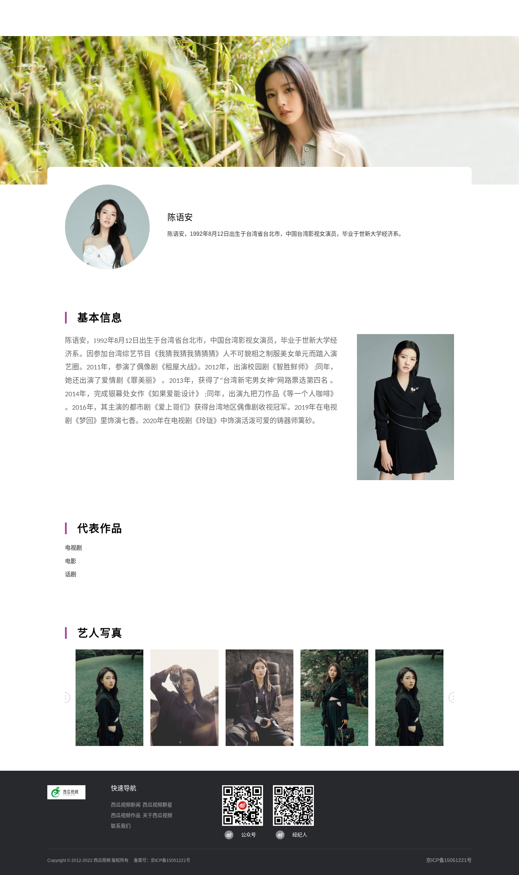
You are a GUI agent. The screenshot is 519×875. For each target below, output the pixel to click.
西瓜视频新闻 (126, 804)
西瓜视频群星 (157, 804)
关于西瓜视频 (157, 815)
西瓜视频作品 (126, 815)
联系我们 (121, 826)
